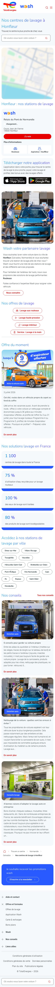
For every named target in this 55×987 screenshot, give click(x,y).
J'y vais (27, 136)
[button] (47, 8)
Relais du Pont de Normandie (19, 119)
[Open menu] (51, 7)
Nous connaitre (13, 293)
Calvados (6, 855)
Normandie (34, 851)
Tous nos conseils (45, 595)
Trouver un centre (18, 851)
